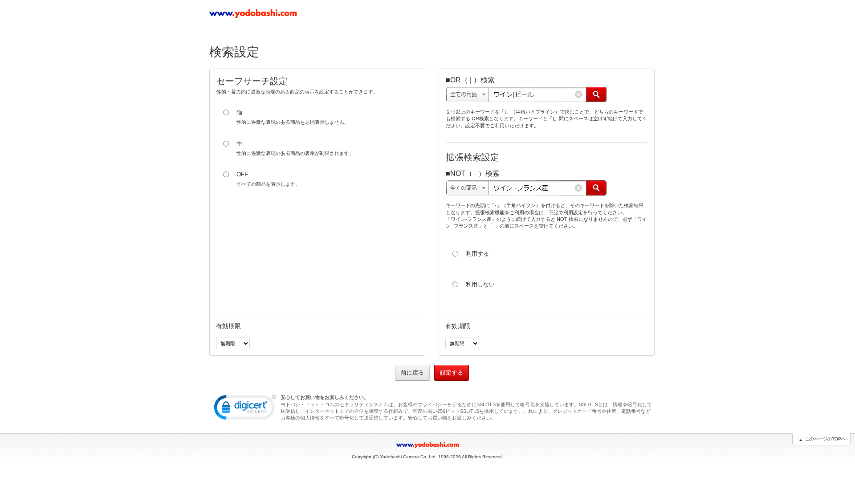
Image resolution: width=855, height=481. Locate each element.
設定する (451, 372)
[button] (245, 409)
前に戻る (412, 372)
